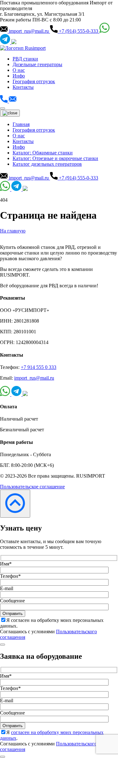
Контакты (23, 87)
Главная (21, 124)
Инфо (19, 75)
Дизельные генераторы (37, 64)
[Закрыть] (2, 645)
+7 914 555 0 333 (38, 367)
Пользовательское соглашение (32, 486)
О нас (19, 70)
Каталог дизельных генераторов (47, 164)
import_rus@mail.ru (34, 378)
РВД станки (25, 58)
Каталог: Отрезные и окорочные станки (55, 158)
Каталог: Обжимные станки (43, 152)
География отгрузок (34, 81)
